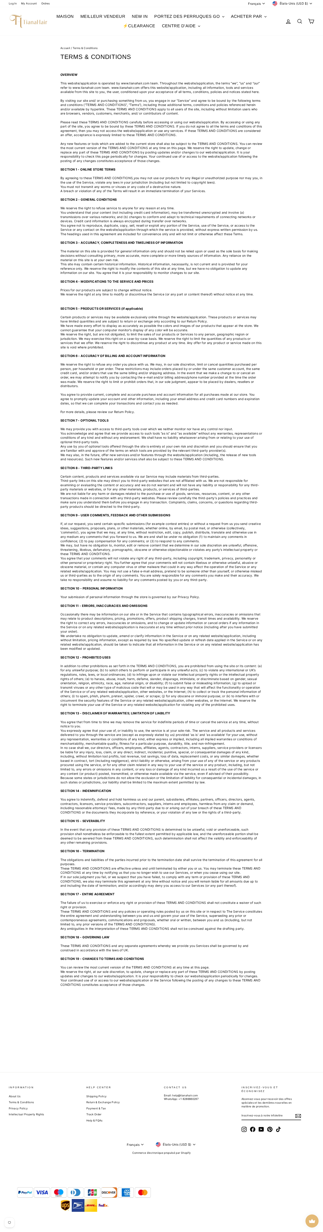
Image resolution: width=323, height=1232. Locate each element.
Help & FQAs (94, 1120)
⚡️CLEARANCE (139, 26)
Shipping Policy (96, 1096)
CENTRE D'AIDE (179, 26)
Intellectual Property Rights (26, 1114)
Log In (13, 3)
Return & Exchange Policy (103, 1102)
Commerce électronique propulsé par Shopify (161, 1152)
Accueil (65, 48)
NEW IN (140, 16)
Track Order (94, 1114)
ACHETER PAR (247, 16)
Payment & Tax (96, 1108)
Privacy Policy (18, 1108)
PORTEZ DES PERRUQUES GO (187, 16)
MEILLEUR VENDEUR (102, 16)
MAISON (65, 16)
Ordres (45, 3)
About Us (15, 1096)
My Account (29, 3)
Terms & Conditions (21, 1102)
